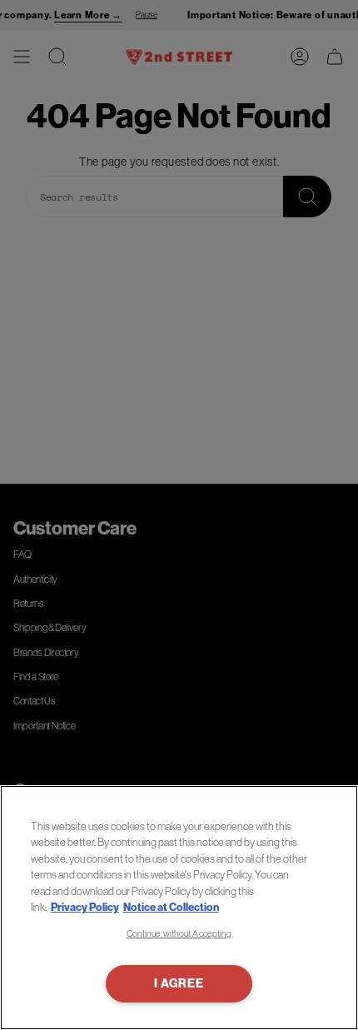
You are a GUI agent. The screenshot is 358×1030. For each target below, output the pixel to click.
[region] (179, 907)
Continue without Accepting (179, 933)
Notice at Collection (171, 907)
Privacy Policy (85, 907)
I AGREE (178, 984)
